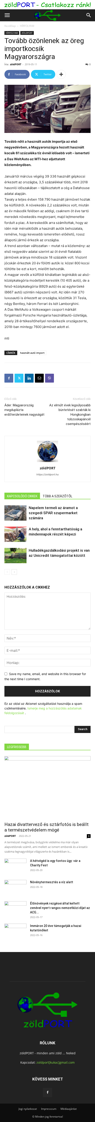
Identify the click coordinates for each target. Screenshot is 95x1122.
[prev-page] (7, 572)
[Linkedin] (29, 378)
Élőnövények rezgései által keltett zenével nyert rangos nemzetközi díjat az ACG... (60, 908)
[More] (61, 74)
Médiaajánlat (69, 1109)
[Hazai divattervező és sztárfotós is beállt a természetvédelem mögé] (47, 787)
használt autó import (32, 352)
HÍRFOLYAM (27, 26)
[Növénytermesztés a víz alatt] (15, 887)
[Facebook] (8, 378)
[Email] (39, 378)
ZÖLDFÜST (27, 32)
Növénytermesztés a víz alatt (51, 882)
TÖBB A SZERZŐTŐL (57, 496)
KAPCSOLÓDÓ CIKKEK (22, 496)
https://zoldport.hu (47, 474)
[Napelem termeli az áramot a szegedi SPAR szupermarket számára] (15, 513)
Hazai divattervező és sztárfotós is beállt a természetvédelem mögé (46, 827)
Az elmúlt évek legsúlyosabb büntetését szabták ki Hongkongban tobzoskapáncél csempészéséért (70, 414)
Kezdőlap (10, 26)
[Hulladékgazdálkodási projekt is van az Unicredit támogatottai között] (15, 555)
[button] (7, 15)
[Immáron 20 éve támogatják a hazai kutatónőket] (15, 931)
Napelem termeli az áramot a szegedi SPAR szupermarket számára (53, 513)
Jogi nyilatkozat (28, 1109)
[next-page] (14, 572)
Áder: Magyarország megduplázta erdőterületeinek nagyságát (24, 410)
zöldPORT (15, 64)
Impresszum (48, 1109)
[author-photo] (47, 462)
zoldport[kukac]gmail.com (55, 1062)
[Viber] (49, 378)
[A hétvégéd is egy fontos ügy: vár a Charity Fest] (15, 866)
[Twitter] (19, 378)
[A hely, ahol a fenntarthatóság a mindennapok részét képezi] (15, 534)
